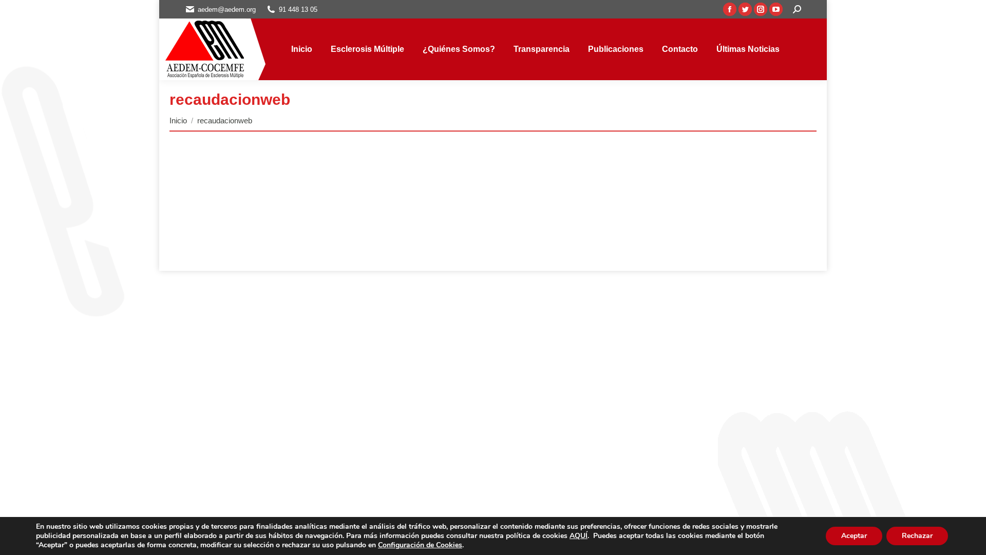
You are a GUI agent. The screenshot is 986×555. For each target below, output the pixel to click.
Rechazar (917, 536)
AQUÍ (578, 536)
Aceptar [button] (854, 536)
